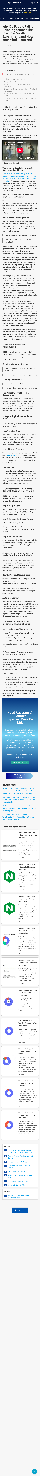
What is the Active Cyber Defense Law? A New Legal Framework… (27, 834)
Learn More (27, 13)
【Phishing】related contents (20, 776)
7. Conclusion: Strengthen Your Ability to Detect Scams (20, 98)
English (34, 3)
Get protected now (20, 762)
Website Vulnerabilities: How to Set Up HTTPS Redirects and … (27, 1083)
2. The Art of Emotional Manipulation (16, 79)
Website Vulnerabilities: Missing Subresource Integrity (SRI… (27, 930)
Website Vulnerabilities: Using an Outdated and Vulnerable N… (27, 866)
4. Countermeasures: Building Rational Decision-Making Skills (20, 84)
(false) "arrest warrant (13, 455)
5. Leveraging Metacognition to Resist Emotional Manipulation (20, 89)
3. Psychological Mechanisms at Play (16, 82)
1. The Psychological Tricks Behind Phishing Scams (19, 74)
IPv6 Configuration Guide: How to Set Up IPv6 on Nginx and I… (27, 992)
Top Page (20, 1210)
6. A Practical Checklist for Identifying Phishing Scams (19, 93)
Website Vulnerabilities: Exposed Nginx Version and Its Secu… (27, 898)
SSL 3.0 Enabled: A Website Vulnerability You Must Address (27, 1022)
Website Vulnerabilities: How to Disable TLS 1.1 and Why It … (27, 1115)
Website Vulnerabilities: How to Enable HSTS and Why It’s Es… (27, 1051)
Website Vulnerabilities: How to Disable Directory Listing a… (27, 962)
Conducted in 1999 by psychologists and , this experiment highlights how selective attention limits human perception (20, 177)
